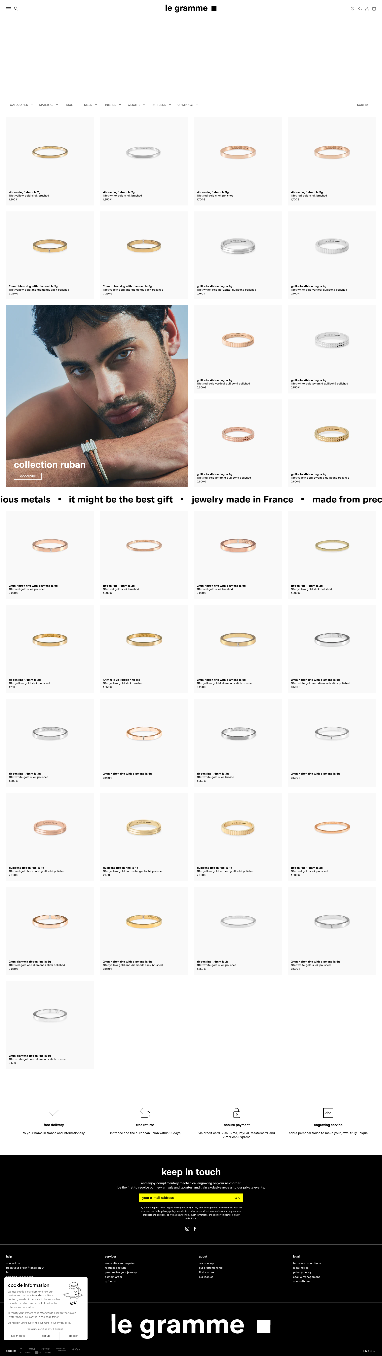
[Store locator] (353, 9)
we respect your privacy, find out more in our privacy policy (39, 1323)
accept (73, 1336)
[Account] (367, 9)
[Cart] (374, 9)
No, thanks (18, 1336)
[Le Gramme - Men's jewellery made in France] (191, 8)
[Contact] (360, 9)
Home (9, 21)
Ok (237, 1198)
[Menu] (8, 9)
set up (46, 1336)
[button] (11, 1350)
